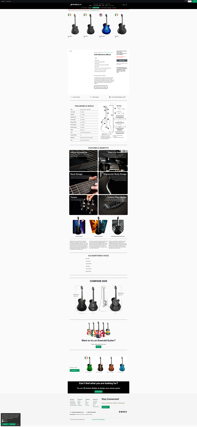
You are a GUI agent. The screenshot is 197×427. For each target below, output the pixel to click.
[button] (2, 420)
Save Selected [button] (12, 424)
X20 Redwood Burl (110, 372)
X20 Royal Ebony (99, 372)
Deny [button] (18, 424)
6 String (111, 52)
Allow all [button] (5, 424)
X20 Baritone (108, 52)
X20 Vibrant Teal (120, 372)
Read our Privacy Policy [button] (8, 418)
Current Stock (93, 10)
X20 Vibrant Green (88, 372)
